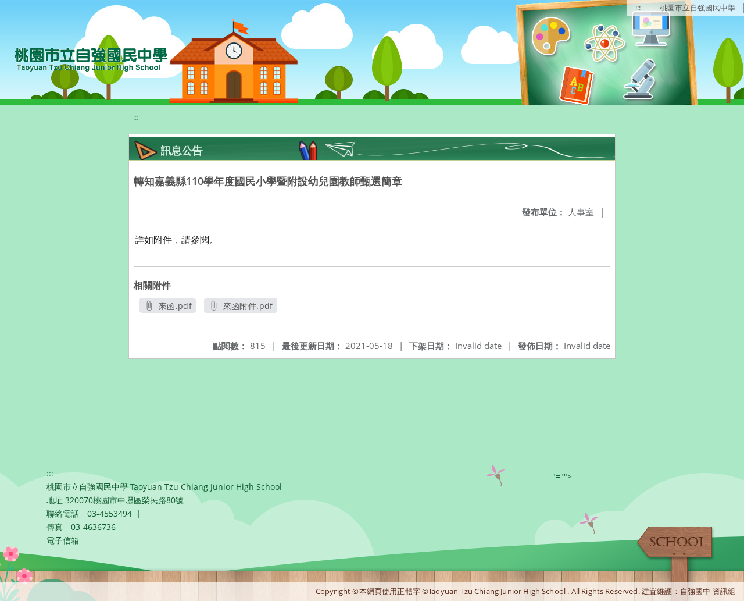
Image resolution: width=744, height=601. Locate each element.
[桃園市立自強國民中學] (85, 58)
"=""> (562, 476)
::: (638, 7)
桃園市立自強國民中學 (697, 7)
